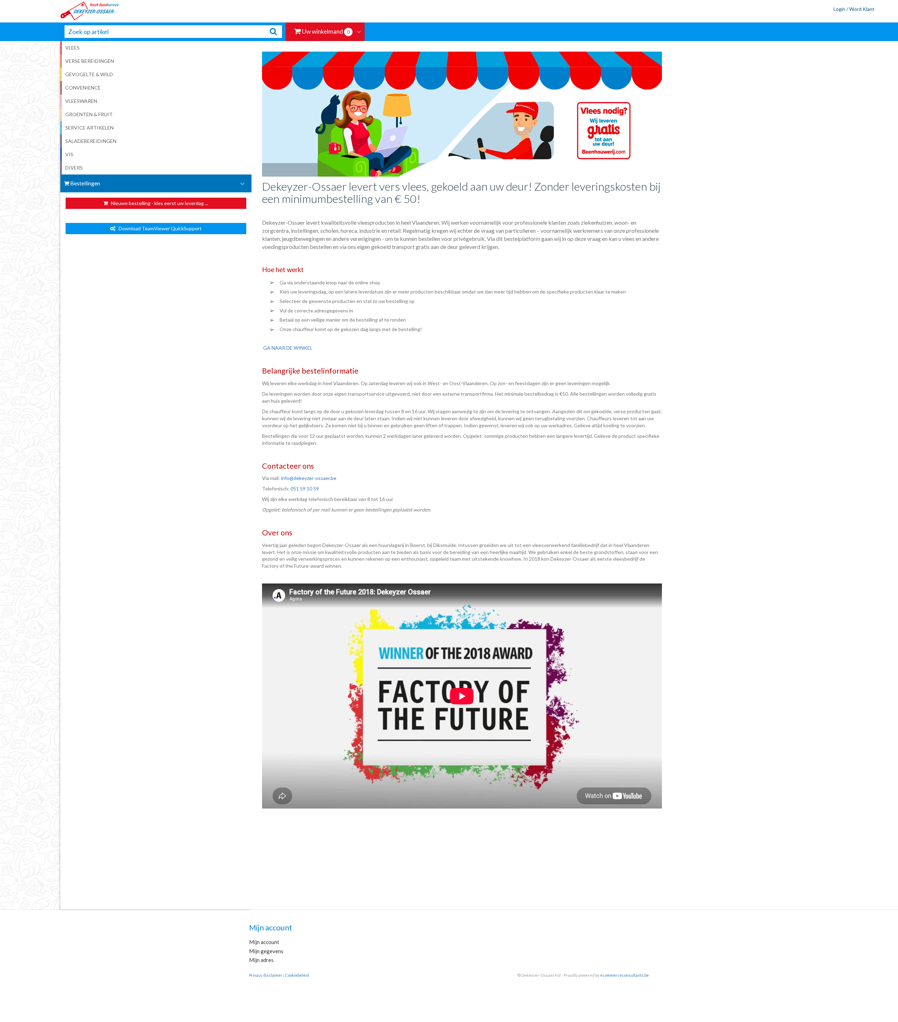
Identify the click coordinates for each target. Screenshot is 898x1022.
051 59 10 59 (304, 489)
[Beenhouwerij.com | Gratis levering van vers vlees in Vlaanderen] (60, 11)
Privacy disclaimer (265, 975)
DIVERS (74, 168)
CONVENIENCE (83, 88)
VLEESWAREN (81, 101)
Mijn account (264, 942)
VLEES (72, 48)
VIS (69, 154)
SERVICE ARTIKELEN (89, 128)
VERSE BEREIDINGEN (89, 61)
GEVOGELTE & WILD (89, 74)
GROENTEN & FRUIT (89, 114)
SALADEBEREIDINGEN (90, 141)
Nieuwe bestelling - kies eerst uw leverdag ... (159, 203)
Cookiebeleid (297, 975)
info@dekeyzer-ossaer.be (308, 478)
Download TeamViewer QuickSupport (158, 228)
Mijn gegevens (266, 951)
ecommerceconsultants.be (624, 975)
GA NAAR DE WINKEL (288, 348)
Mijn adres (261, 960)
